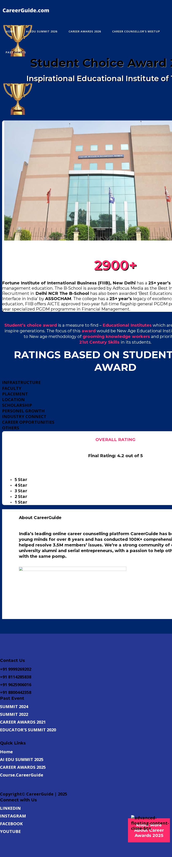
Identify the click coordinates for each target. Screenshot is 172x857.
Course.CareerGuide (21, 775)
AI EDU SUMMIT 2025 (21, 759)
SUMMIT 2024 (14, 706)
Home (6, 752)
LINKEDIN (10, 808)
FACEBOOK (11, 823)
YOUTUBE (10, 831)
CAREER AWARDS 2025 (23, 767)
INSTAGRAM (13, 816)
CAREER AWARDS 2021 (23, 722)
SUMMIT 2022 (14, 714)
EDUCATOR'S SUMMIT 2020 (28, 730)
